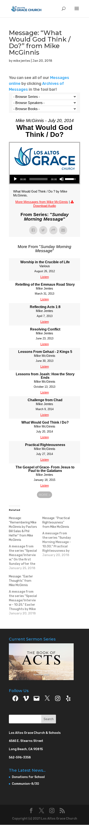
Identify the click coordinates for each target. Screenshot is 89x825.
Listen (44, 277)
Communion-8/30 (25, 784)
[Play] (15, 179)
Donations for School (28, 777)
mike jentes (21, 61)
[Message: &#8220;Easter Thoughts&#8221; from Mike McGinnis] (25, 595)
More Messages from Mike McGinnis (41, 202)
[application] (44, 179)
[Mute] (61, 179)
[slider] (38, 179)
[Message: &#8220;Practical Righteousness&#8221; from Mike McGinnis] (59, 536)
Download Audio (44, 206)
